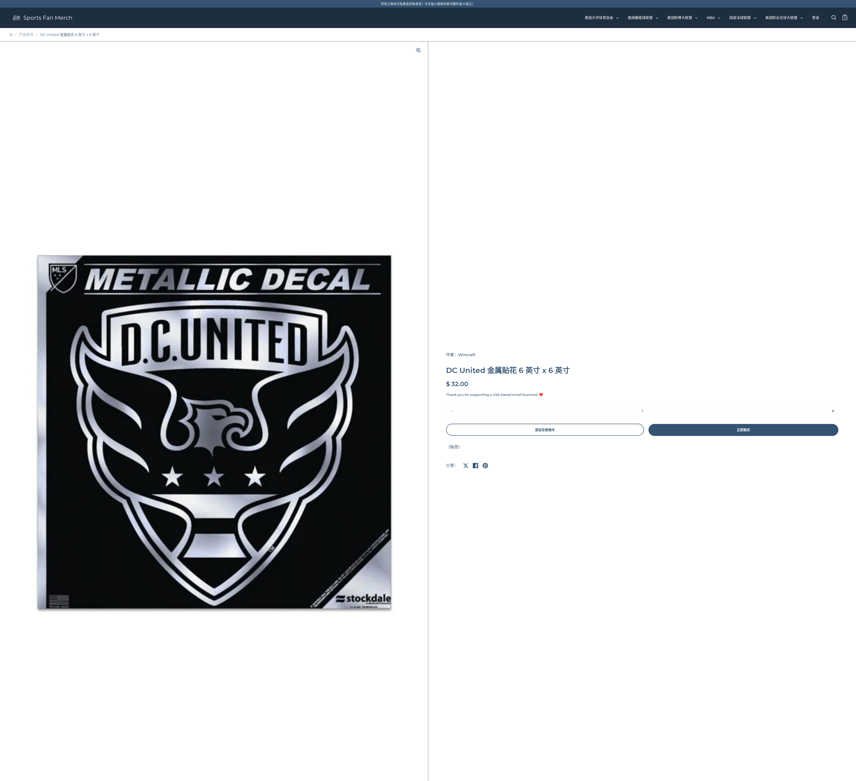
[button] (832, 410)
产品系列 (26, 35)
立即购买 (743, 430)
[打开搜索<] (833, 17)
